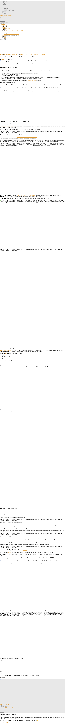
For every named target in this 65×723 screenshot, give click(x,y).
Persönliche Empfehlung (24, 54)
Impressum (2, 23)
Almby (6, 360)
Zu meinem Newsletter (4, 17)
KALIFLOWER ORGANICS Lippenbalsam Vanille (26, 195)
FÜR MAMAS (5, 1)
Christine (3, 59)
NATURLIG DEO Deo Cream (5, 350)
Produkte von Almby (32, 80)
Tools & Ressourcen (6, 4)
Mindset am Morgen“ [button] (19, 720)
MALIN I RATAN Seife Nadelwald (7, 126)
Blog (3, 2)
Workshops (4, 3)
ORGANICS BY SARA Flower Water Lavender (9, 525)
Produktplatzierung (34, 54)
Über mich (4, 12)
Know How (4, 5)
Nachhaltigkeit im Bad (14, 54)
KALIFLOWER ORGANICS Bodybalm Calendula (27, 137)
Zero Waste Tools (7, 9)
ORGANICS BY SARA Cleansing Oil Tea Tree (9, 510)
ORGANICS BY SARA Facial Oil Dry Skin (10, 539)
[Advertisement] (32, 46)
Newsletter (4, 11)
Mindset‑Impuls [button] (47, 717)
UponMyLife (2, 16)
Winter (39, 54)
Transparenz (2, 21)
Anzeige (1, 54)
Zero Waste (44, 54)
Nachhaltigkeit (7, 54)
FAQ (5, 13)
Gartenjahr (6, 8)
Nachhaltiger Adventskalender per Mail (11, 10)
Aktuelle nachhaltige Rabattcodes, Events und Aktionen (14, 6)
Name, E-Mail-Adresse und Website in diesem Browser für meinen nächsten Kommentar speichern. (20, 675)
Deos (6, 353)
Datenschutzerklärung (4, 22)
